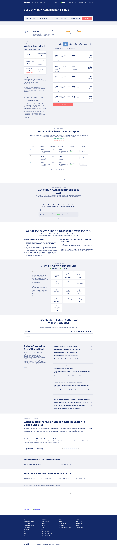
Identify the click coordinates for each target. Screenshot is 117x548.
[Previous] (40, 206)
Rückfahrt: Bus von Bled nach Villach (32, 464)
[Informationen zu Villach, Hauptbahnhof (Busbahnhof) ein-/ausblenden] (91, 449)
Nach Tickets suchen (29, 56)
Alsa (42, 529)
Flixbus (43, 527)
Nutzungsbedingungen (48, 544)
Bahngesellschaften (29, 521)
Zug (32, 2)
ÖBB (25, 533)
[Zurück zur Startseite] (28, 2)
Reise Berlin (79, 523)
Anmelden (91, 2)
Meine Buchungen (72, 2)
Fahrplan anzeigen (29, 72)
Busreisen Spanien (45, 535)
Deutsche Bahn (27, 523)
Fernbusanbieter (45, 521)
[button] (56, 18)
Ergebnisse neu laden (57, 140)
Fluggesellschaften (63, 523)
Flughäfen (61, 525)
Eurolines (43, 525)
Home (25, 485)
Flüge (40, 2)
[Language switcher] (63, 2)
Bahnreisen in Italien (29, 525)
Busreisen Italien (45, 531)
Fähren (44, 2)
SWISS (60, 521)
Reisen (77, 519)
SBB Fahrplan (27, 527)
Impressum (38, 544)
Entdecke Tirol (79, 527)
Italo (25, 535)
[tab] (59, 48)
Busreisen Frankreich (46, 533)
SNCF (25, 531)
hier (71, 179)
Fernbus (36, 2)
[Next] (90, 44)
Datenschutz (58, 544)
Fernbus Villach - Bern (81, 478)
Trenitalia (26, 529)
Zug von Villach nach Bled (65, 464)
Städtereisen (79, 521)
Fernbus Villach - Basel (63, 478)
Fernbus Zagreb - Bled (46, 478)
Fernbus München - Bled (29, 478)
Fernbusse (43, 519)
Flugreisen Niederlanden (65, 527)
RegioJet (43, 523)
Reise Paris (78, 525)
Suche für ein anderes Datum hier (58, 171)
